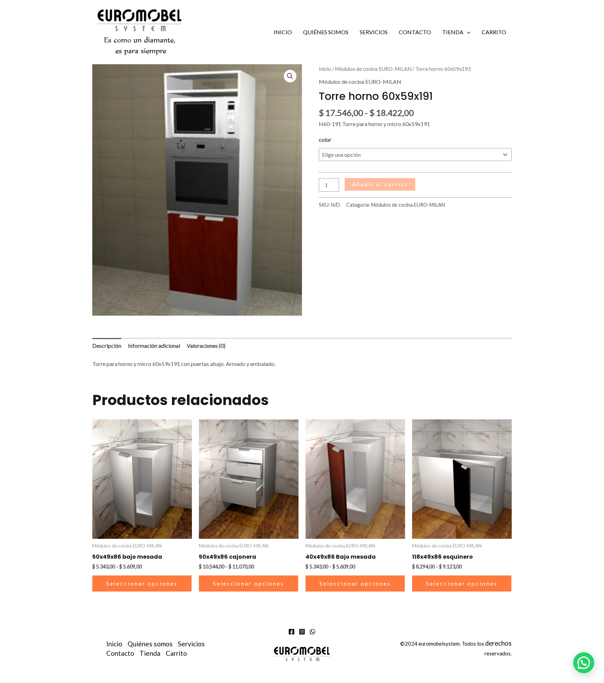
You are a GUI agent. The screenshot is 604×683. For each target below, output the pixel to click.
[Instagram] (302, 632)
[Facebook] (291, 632)
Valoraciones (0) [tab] (206, 345)
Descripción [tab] (106, 345)
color (325, 139)
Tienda (452, 32)
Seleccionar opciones (142, 583)
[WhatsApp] (312, 632)
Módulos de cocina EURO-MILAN (373, 69)
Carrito (494, 32)
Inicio (283, 32)
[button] (466, 32)
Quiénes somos (325, 32)
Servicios (374, 32)
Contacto (415, 32)
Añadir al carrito (380, 184)
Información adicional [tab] (154, 345)
